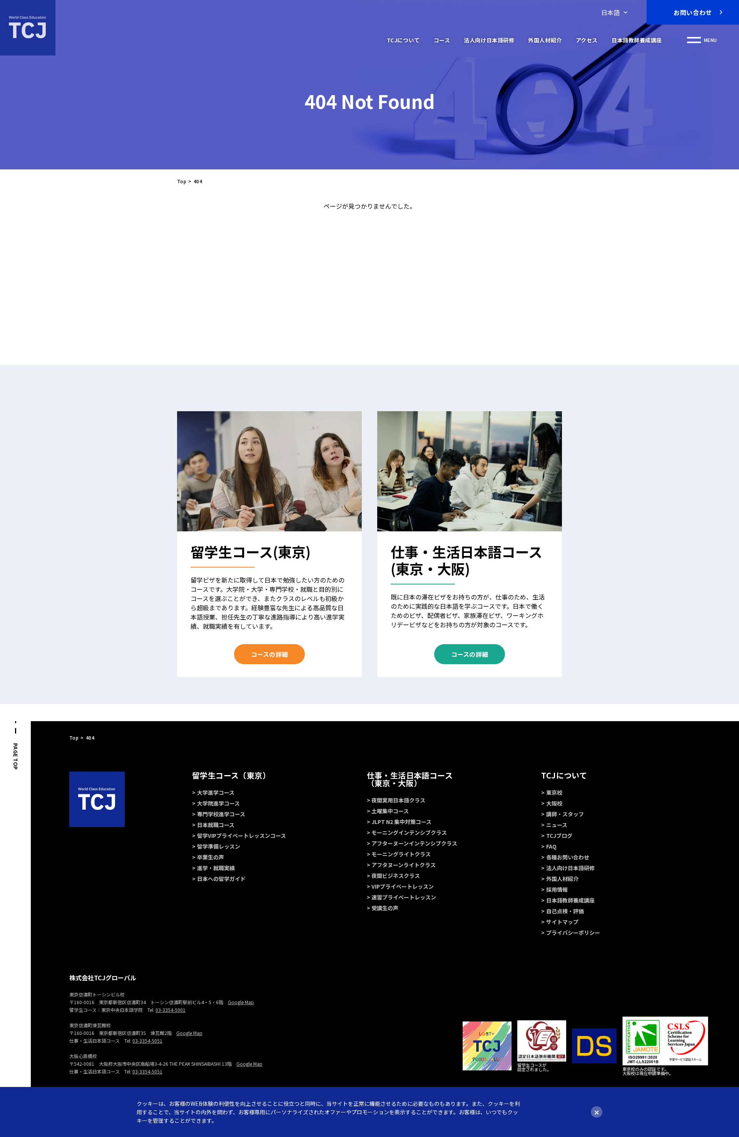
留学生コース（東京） (231, 775)
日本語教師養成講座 (637, 40)
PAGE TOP (15, 756)
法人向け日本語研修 (489, 40)
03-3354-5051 (147, 1040)
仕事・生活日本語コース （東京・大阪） (410, 779)
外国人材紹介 (545, 40)
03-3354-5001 (170, 1009)
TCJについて (403, 40)
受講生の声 (384, 908)
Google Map (241, 1002)
